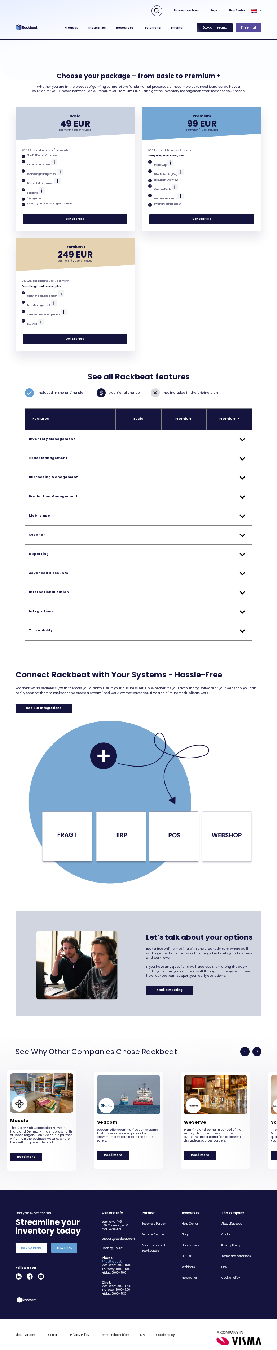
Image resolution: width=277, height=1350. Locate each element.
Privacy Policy (231, 1245)
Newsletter (189, 1278)
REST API (187, 1256)
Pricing (177, 28)
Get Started (75, 218)
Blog (185, 1235)
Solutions (152, 28)
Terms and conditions (236, 1256)
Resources (124, 28)
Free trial (248, 28)
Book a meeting (214, 28)
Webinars (188, 1267)
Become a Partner (154, 1224)
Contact (227, 1235)
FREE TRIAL (64, 1248)
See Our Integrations (43, 708)
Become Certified (154, 1235)
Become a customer (186, 10)
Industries (97, 28)
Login (214, 10)
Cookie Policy (230, 1278)
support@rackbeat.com (118, 1239)
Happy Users (190, 1245)
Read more (26, 1157)
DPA (224, 1267)
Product (71, 28)
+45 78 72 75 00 (112, 1262)
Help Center (237, 10)
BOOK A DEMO (31, 1248)
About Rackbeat (232, 1224)
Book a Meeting (170, 990)
